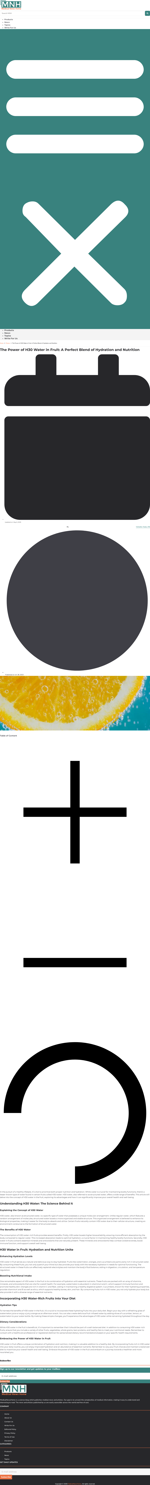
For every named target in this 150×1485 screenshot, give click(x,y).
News (7, 333)
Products (9, 330)
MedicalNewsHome (74, 1484)
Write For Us (10, 28)
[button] (75, 179)
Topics (7, 336)
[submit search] (147, 13)
